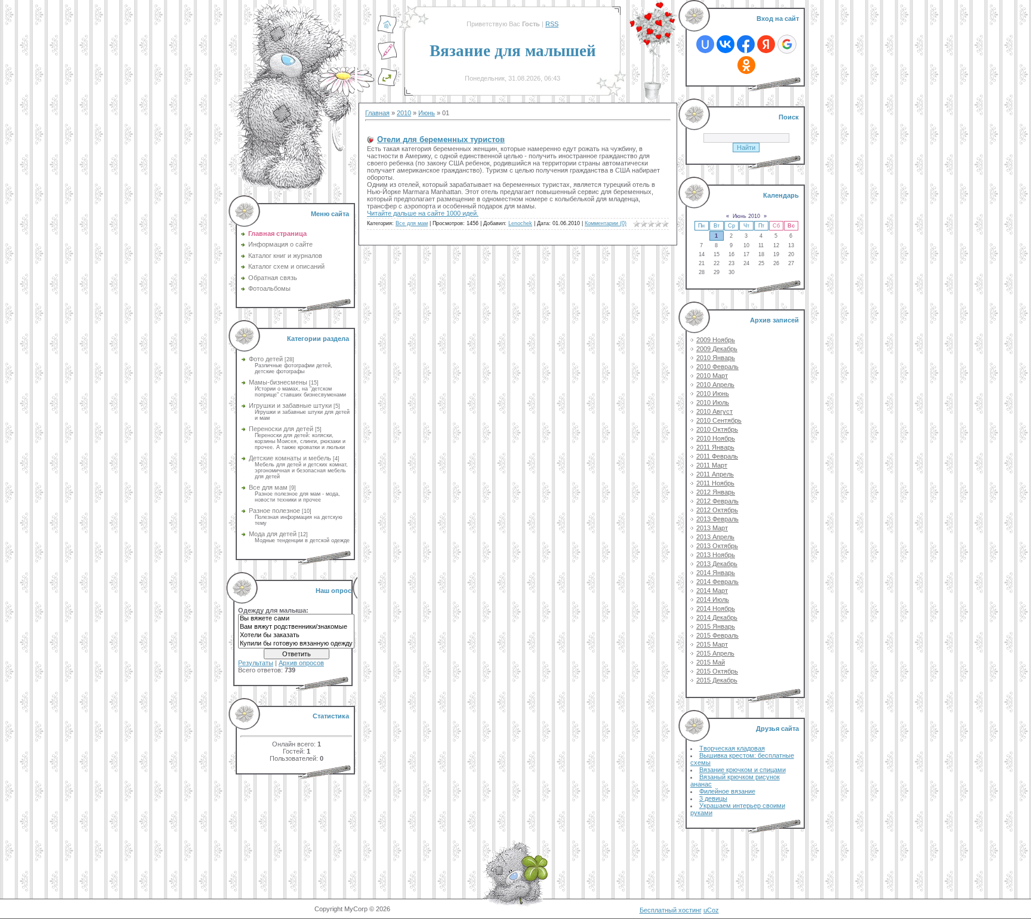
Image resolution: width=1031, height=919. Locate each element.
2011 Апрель (715, 474)
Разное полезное (274, 510)
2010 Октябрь (717, 429)
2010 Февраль (717, 366)
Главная (377, 112)
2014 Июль (712, 599)
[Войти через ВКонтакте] (725, 44)
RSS (551, 23)
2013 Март (712, 527)
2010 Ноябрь (715, 438)
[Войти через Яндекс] (766, 44)
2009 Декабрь (716, 348)
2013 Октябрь (717, 545)
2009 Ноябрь (715, 339)
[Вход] (387, 84)
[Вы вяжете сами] (296, 618)
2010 (404, 112)
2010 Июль (712, 402)
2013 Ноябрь (715, 554)
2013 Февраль (717, 518)
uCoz (711, 910)
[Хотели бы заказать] (296, 635)
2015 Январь (715, 626)
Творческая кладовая (732, 748)
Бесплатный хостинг (671, 910)
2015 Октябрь (717, 671)
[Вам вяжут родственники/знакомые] (296, 627)
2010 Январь (715, 357)
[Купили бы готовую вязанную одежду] (296, 644)
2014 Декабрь (716, 617)
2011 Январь (715, 447)
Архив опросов (301, 662)
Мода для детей (273, 533)
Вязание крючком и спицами (742, 769)
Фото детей (266, 358)
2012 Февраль (717, 501)
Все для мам (268, 487)
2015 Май (710, 662)
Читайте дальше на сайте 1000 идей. (423, 213)
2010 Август (714, 411)
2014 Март (712, 590)
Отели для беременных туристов (441, 139)
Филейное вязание (727, 791)
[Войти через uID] (705, 44)
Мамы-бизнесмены (278, 382)
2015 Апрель (715, 653)
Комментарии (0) (605, 223)
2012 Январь (715, 492)
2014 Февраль (717, 581)
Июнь (426, 112)
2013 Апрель (715, 536)
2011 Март (711, 465)
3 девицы (713, 798)
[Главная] (387, 31)
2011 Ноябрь (715, 483)
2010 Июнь (712, 393)
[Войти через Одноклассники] (746, 65)
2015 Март (712, 644)
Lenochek (520, 223)
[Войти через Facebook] (746, 44)
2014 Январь (715, 572)
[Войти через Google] (787, 44)
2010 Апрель (715, 384)
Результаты (255, 662)
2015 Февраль (717, 635)
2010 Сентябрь (719, 420)
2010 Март (712, 375)
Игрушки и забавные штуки (290, 405)
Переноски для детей (281, 428)
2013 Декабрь (716, 563)
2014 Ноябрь (715, 608)
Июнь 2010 (746, 216)
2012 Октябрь (717, 510)
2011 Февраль (717, 456)
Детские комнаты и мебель (290, 458)
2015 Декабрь (716, 680)
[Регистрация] (387, 58)
